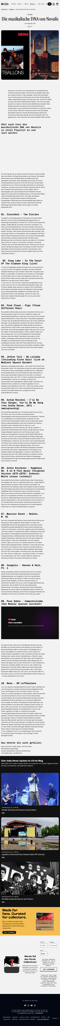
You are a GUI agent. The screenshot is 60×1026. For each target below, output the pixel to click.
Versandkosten (7, 1017)
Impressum (14, 1019)
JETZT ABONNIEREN (48, 969)
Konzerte (17, 345)
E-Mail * (42, 942)
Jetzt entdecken (9, 932)
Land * (42, 950)
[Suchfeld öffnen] (50, 4)
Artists (13, 4)
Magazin (32, 4)
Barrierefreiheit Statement (27, 1019)
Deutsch (55, 1018)
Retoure (43, 1017)
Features (11, 9)
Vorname (51, 942)
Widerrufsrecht (35, 1017)
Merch (26, 4)
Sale (47, 4)
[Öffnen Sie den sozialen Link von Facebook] (25, 1005)
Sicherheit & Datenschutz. (48, 986)
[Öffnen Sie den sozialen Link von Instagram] (28, 1005)
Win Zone (41, 4)
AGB (48, 1017)
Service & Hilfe (24, 1017)
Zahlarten (15, 1017)
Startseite (4, 9)
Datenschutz (6, 1019)
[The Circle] (5, 4)
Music (19, 4)
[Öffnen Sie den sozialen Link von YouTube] (31, 1005)
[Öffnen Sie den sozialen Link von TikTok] (34, 1005)
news (3, 813)
